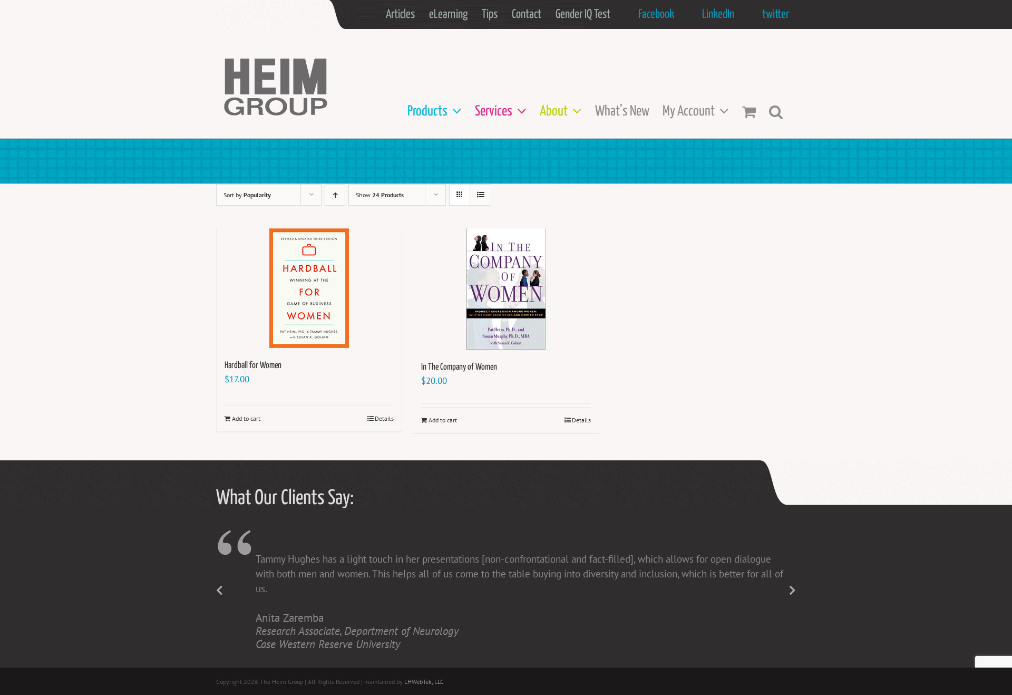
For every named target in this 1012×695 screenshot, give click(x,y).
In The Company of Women (459, 367)
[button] (776, 111)
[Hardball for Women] (309, 288)
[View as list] (480, 195)
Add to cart (246, 418)
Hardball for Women (253, 365)
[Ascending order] (335, 195)
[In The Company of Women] (505, 289)
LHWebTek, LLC (424, 682)
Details (384, 418)
